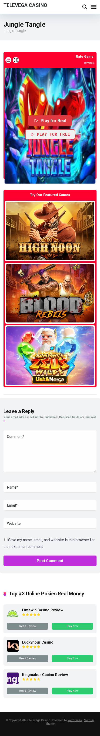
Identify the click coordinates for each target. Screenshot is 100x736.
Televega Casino (25, 5)
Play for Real (53, 120)
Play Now (72, 626)
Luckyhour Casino (37, 642)
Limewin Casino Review (42, 610)
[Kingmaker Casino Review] (13, 683)
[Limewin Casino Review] (13, 618)
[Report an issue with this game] (8, 60)
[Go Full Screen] (16, 60)
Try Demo (50, 231)
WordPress (75, 720)
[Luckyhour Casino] (13, 650)
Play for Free (53, 134)
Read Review (27, 626)
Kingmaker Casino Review (45, 675)
